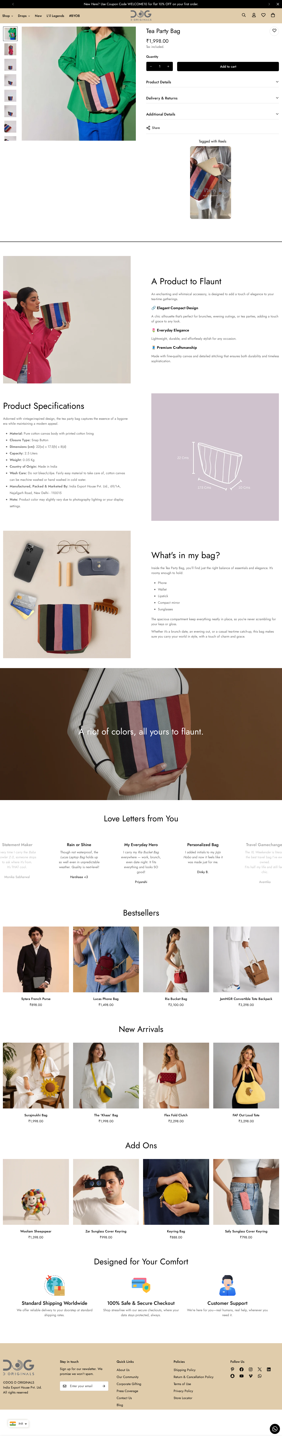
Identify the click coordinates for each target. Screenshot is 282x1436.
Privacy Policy (183, 1391)
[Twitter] (260, 1369)
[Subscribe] (103, 1386)
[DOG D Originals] (141, 15)
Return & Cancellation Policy (193, 1377)
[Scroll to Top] (274, 1413)
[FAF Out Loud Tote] (246, 1075)
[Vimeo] (251, 1376)
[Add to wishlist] (274, 31)
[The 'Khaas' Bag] (106, 1075)
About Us (123, 1370)
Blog (120, 1405)
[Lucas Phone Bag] (106, 959)
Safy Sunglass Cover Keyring (246, 1231)
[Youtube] (241, 1376)
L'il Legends (55, 15)
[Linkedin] (269, 1369)
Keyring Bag (176, 1231)
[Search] (243, 16)
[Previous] (13, 4)
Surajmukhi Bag (35, 1115)
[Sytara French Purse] (36, 959)
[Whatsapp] (260, 1376)
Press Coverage (127, 1391)
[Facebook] (241, 1369)
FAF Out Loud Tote (246, 1115)
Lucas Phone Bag (105, 998)
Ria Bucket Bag (176, 998)
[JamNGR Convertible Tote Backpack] (246, 959)
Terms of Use (182, 1384)
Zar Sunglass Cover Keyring (105, 1231)
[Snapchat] (232, 1376)
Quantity (152, 56)
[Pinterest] (232, 1369)
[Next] (269, 4)
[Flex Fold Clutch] (176, 1075)
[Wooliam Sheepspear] (36, 1192)
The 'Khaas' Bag (106, 1115)
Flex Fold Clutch (176, 1115)
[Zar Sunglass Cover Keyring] (106, 1192)
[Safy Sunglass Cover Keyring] (246, 1192)
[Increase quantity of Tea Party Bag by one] (168, 66)
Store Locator (183, 1398)
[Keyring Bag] (176, 1192)
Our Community (128, 1377)
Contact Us (124, 1398)
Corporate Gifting (129, 1384)
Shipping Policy (185, 1370)
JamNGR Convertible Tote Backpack (246, 998)
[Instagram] (251, 1369)
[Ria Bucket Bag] (176, 959)
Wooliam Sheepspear (35, 1231)
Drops (22, 15)
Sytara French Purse (36, 998)
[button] (273, 15)
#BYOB (74, 15)
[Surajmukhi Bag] (36, 1075)
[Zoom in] (127, 35)
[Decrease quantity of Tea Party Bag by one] (150, 66)
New (38, 15)
